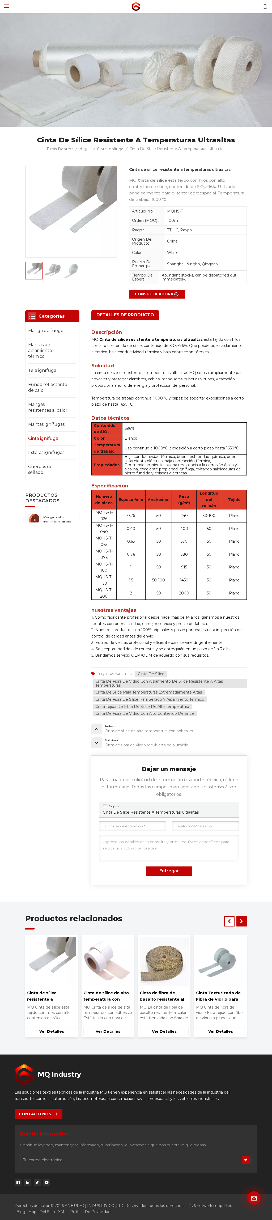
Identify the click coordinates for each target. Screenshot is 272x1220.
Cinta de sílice (151, 673)
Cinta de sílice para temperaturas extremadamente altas (148, 692)
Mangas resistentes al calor (47, 407)
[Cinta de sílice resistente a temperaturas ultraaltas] (164, 961)
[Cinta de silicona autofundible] (51, 961)
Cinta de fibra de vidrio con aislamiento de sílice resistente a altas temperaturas (159, 683)
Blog (20, 1211)
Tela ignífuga (42, 370)
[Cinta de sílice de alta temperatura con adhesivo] (220, 961)
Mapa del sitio (41, 1211)
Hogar (85, 148)
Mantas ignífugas (46, 424)
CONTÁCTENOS (35, 1114)
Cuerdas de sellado (40, 469)
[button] (241, 921)
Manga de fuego (45, 330)
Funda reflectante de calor (47, 387)
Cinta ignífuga (110, 149)
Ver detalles (51, 1031)
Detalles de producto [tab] (125, 314)
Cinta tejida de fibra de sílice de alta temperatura (142, 706)
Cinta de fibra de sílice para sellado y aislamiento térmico (149, 699)
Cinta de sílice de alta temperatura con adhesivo (218, 996)
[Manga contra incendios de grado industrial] (34, 521)
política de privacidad (90, 1211)
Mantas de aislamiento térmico (40, 350)
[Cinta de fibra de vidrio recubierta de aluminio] (107, 961)
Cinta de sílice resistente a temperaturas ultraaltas (151, 812)
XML (62, 1211)
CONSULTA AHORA (154, 294)
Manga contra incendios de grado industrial (57, 519)
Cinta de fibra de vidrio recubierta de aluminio (107, 996)
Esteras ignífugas (46, 452)
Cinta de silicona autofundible (44, 996)
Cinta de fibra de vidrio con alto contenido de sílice (144, 713)
